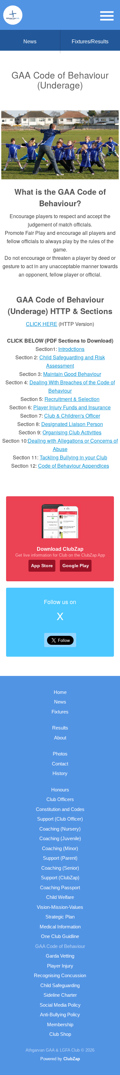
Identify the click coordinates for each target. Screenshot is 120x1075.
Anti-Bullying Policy (60, 1014)
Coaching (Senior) (60, 868)
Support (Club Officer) (60, 819)
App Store (42, 565)
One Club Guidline (60, 936)
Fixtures (60, 711)
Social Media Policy (60, 1005)
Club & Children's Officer (72, 415)
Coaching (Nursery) (60, 829)
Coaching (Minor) (60, 848)
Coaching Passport (60, 887)
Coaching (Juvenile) (60, 838)
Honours (60, 789)
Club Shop (60, 1034)
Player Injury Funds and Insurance (72, 407)
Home (60, 692)
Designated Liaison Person (72, 424)
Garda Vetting (60, 956)
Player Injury (60, 965)
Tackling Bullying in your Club (73, 457)
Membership (60, 1024)
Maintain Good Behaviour (72, 374)
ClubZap (71, 1058)
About (60, 737)
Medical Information (60, 926)
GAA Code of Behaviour (60, 946)
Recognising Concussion (60, 975)
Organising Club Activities (72, 432)
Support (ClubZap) (60, 877)
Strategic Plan (60, 916)
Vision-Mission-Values (60, 907)
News (29, 41)
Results (60, 727)
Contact (60, 763)
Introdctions (71, 349)
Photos (60, 753)
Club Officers (60, 799)
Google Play (75, 565)
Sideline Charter (60, 995)
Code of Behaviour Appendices (73, 465)
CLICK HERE (41, 324)
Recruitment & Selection (72, 399)
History (60, 773)
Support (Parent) (60, 858)
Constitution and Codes (60, 809)
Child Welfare (60, 897)
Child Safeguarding (60, 985)
